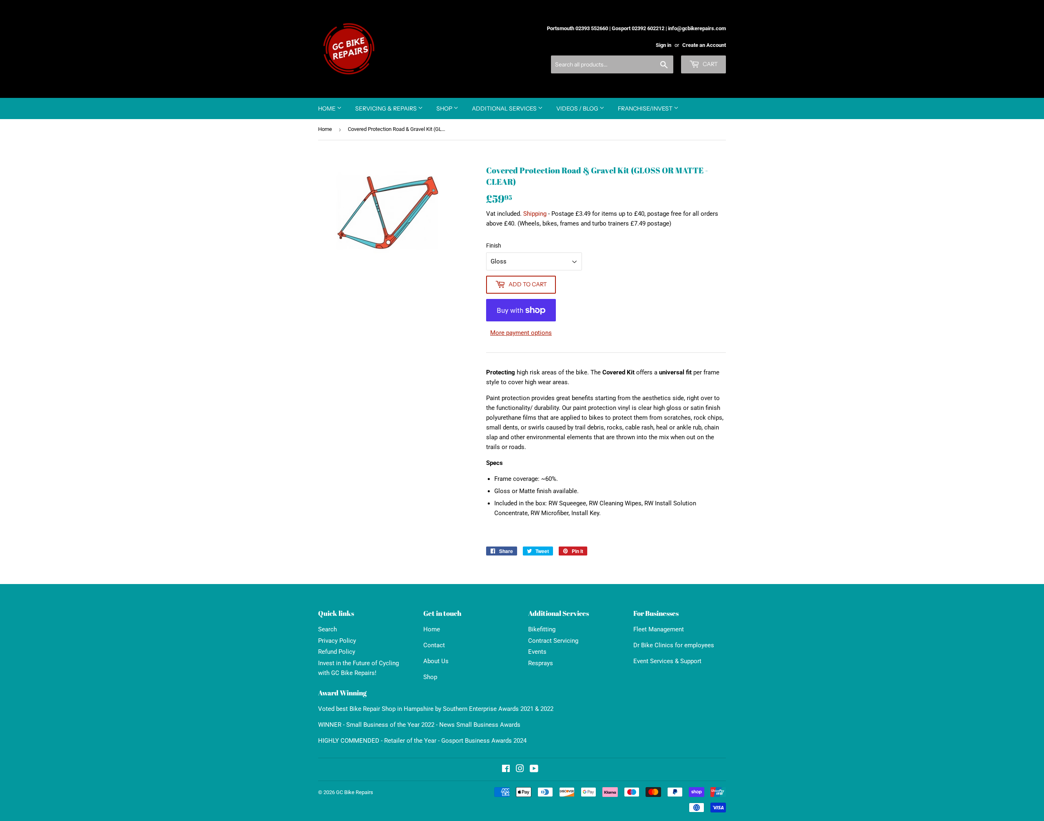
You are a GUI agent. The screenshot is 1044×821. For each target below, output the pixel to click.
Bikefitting (541, 629)
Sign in (663, 45)
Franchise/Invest (646, 108)
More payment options (521, 332)
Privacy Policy (337, 640)
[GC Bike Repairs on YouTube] (534, 769)
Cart (709, 64)
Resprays (540, 663)
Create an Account (704, 45)
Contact (434, 645)
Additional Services (505, 108)
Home (327, 108)
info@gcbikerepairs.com (697, 28)
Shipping (534, 213)
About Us (436, 661)
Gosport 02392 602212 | (639, 28)
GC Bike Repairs (354, 792)
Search (327, 629)
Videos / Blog (577, 108)
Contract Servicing (553, 640)
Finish (493, 245)
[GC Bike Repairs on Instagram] (520, 769)
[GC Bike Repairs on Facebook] (506, 769)
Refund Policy (336, 651)
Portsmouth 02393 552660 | (578, 28)
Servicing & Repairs (386, 108)
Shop (444, 108)
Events (537, 651)
